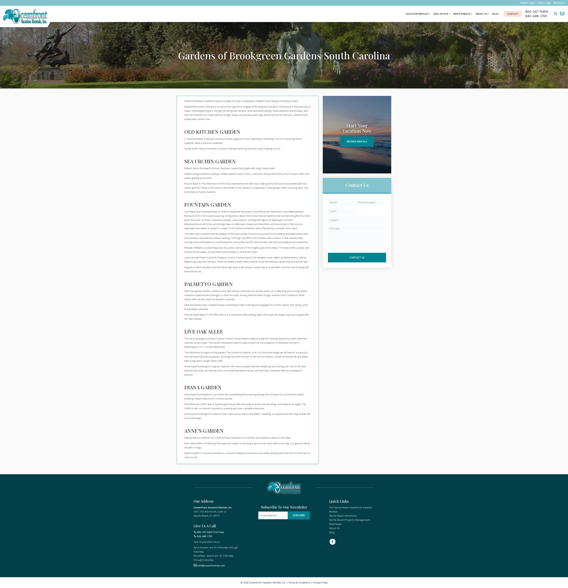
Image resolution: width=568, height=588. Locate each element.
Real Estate (441, 14)
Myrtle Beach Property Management (349, 520)
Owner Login (527, 2)
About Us (481, 14)
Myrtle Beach (462, 14)
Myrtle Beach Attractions (343, 515)
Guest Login (544, 2)
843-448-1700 (204, 536)
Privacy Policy (320, 582)
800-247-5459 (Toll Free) (210, 532)
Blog (495, 14)
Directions (559, 2)
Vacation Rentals (417, 14)
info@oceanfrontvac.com (211, 565)
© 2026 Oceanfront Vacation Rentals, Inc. (263, 582)
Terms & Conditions (299, 582)
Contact (513, 14)
